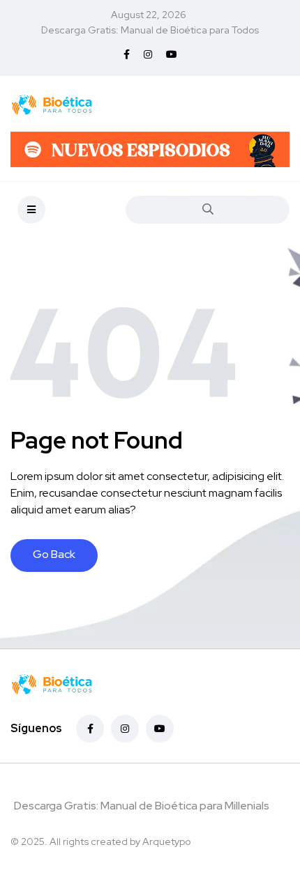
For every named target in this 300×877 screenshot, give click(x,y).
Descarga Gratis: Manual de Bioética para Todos (150, 30)
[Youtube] (160, 729)
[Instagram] (125, 729)
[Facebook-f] (90, 729)
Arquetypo (166, 841)
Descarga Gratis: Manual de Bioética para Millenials (141, 805)
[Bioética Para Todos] (51, 104)
